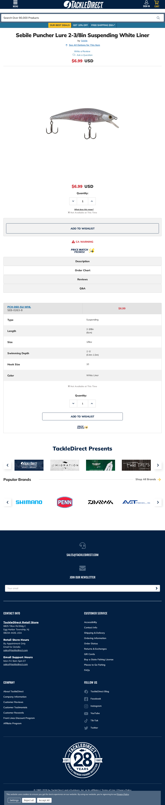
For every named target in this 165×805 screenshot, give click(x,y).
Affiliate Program (12, 723)
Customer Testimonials (15, 707)
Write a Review (82, 51)
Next (158, 465)
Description (82, 261)
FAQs (87, 670)
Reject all (29, 800)
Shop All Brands (146, 479)
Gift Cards (89, 654)
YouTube (95, 713)
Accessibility (90, 622)
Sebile (84, 40)
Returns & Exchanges (95, 648)
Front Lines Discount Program (19, 718)
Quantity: (82, 193)
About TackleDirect (13, 691)
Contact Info (90, 627)
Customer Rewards (13, 712)
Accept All (44, 800)
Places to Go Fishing (94, 664)
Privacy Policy (124, 790)
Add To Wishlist (83, 228)
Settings (14, 800)
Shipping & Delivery (94, 632)
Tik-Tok (94, 720)
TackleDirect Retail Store (21, 622)
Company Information (14, 696)
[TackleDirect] (83, 4)
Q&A (82, 288)
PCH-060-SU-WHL (19, 307)
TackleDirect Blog (100, 691)
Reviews (82, 279)
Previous (7, 465)
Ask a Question (84, 55)
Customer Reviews (13, 702)
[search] (158, 18)
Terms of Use (108, 790)
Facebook (96, 698)
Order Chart (82, 270)
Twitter (94, 727)
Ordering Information (95, 638)
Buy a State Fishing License (98, 659)
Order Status (91, 643)
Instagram (96, 705)
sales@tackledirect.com (15, 650)
